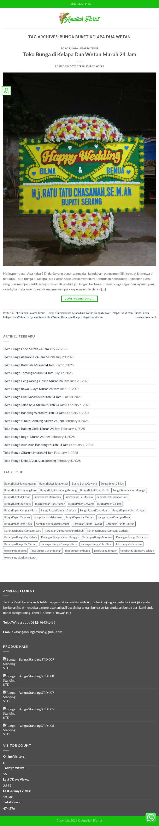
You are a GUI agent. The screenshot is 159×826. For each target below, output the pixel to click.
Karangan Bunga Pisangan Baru (59, 544)
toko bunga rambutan (77, 550)
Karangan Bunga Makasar (97, 537)
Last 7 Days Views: (16, 779)
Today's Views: (14, 768)
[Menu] (5, 18)
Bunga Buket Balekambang (20, 483)
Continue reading (79, 298)
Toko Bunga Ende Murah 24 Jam (26, 349)
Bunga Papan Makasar (17, 517)
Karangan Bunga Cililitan (120, 523)
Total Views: (12, 802)
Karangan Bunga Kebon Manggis (60, 537)
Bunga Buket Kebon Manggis (129, 490)
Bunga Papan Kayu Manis (94, 510)
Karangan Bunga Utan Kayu (96, 544)
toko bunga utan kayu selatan (137, 550)
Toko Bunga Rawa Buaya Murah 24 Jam (31, 389)
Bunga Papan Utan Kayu (18, 523)
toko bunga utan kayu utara (20, 557)
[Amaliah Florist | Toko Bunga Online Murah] (79, 18)
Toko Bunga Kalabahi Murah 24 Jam (28, 365)
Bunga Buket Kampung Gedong (58, 490)
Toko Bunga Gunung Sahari (45, 550)
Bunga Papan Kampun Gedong (58, 510)
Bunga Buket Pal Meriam (79, 497)
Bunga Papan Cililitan (109, 503)
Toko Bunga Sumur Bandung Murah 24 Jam (33, 421)
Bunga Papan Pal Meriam (79, 517)
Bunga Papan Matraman (48, 517)
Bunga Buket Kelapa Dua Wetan (75, 313)
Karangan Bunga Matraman (132, 537)
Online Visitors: (14, 756)
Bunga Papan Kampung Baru (20, 510)
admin (99, 66)
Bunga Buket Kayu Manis (94, 490)
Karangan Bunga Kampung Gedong (107, 530)
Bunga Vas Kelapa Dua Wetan (43, 317)
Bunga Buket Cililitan (112, 483)
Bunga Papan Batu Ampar (50, 503)
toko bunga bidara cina (129, 544)
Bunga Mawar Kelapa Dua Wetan (113, 313)
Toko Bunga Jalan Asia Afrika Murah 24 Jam (34, 405)
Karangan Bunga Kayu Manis (20, 537)
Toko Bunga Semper (105, 550)
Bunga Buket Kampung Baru (20, 490)
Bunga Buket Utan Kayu (17, 503)
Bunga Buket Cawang (84, 483)
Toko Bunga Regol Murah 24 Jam (26, 437)
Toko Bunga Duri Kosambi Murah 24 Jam (32, 397)
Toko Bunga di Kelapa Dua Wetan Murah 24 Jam (79, 54)
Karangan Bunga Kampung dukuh (64, 530)
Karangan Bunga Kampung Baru (22, 530)
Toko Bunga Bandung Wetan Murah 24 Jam (34, 413)
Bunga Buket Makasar (17, 497)
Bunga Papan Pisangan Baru (114, 517)
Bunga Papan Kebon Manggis (129, 510)
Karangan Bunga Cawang (87, 523)
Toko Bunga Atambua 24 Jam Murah (29, 357)
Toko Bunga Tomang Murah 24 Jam (28, 373)
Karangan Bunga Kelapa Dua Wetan (82, 317)
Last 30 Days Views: (17, 791)
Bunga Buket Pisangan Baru (112, 497)
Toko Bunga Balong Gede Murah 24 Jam (31, 428)
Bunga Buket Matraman (47, 497)
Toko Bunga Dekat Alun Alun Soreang (29, 460)
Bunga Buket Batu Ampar (53, 483)
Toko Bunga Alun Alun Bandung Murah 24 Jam (36, 445)
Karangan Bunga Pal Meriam (20, 544)
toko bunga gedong (15, 550)
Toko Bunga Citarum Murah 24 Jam (28, 452)
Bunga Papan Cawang (81, 503)
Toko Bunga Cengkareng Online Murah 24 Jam (36, 381)
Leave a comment (146, 317)
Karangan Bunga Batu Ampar (52, 523)
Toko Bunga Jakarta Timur (79, 48)
